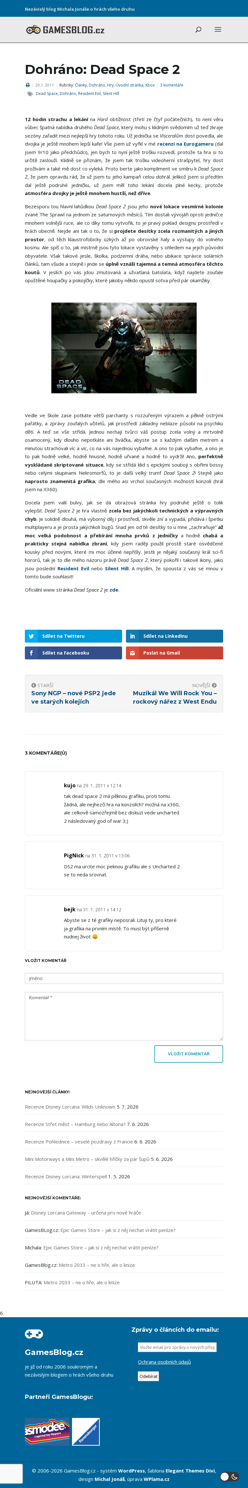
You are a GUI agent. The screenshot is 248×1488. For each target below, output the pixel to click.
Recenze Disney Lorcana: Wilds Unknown (70, 1106)
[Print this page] (28, 85)
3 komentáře (171, 85)
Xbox (150, 85)
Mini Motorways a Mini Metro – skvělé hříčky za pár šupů (87, 1159)
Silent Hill (111, 93)
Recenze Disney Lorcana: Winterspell (66, 1176)
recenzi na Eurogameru (185, 143)
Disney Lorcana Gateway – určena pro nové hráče (86, 1212)
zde (113, 589)
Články (81, 85)
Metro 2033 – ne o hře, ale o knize (97, 1265)
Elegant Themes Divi (190, 1470)
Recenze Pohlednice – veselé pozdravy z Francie (79, 1141)
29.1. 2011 (44, 85)
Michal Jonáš (110, 1479)
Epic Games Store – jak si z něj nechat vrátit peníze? (118, 1230)
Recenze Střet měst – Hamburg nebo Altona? (75, 1124)
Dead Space (47, 93)
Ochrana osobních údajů (164, 1362)
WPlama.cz (157, 1479)
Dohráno (97, 85)
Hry (110, 85)
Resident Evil (89, 93)
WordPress (131, 1470)
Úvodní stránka (129, 85)
